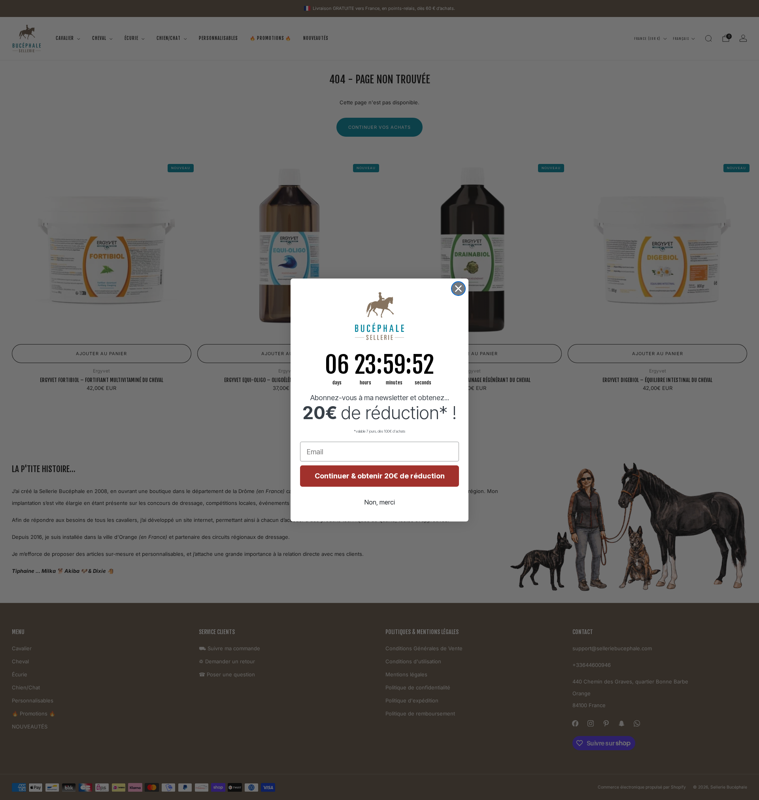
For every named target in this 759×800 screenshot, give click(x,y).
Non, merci (379, 502)
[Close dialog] (458, 289)
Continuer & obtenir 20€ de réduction (380, 476)
